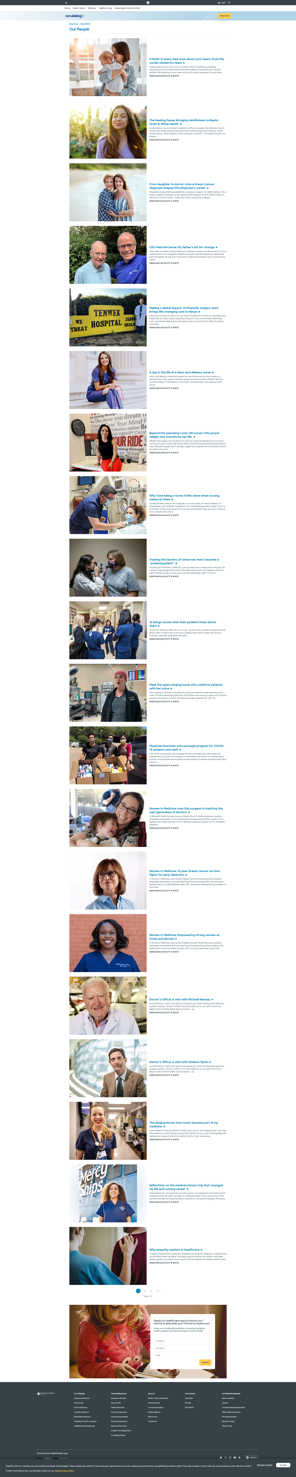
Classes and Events (81, 1398)
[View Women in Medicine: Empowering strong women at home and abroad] (108, 943)
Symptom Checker (118, 1398)
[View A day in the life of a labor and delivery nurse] (108, 380)
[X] (225, 1457)
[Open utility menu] (66, 2)
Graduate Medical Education (233, 1407)
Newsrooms (152, 1417)
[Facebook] (220, 1457)
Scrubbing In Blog (118, 1435)
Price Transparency (119, 1412)
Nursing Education (229, 1417)
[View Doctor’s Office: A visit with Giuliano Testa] (108, 1068)
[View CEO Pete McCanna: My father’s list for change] (108, 255)
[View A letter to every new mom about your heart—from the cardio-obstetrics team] (108, 67)
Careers (225, 1403)
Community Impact (155, 1407)
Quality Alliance (154, 1412)
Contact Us (152, 1421)
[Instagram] (230, 1457)
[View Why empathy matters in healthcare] (108, 1256)
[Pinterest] (239, 1457)
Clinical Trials (227, 1426)
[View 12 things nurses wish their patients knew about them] (108, 630)
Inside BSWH (85, 24)
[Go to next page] (157, 1291)
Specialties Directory (82, 1417)
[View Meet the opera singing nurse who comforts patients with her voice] (108, 693)
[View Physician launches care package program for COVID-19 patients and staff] (108, 755)
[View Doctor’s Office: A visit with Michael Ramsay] (108, 1006)
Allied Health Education (231, 1412)
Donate (188, 1403)
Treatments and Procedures (85, 1421)
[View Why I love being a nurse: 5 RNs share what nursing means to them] (108, 505)
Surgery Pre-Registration (121, 1431)
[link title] (148, 2)
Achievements (154, 1403)
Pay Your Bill (116, 1403)
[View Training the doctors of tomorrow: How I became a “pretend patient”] (108, 568)
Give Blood (189, 1407)
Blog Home (73, 24)
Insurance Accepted (119, 1417)
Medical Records (117, 1407)
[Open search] (229, 3)
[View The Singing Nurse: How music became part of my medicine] (108, 1131)
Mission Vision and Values (158, 1398)
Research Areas (228, 1421)
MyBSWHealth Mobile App (84, 1426)
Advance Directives (119, 1426)
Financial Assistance (119, 1421)
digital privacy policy (64, 1471)
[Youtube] (235, 1457)
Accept (283, 1465)
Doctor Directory (81, 1407)
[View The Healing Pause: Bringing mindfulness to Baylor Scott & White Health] (108, 130)
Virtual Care (79, 1403)
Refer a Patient (228, 1398)
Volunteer (189, 1398)
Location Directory (81, 1412)
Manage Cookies (264, 1465)
